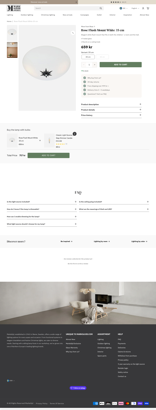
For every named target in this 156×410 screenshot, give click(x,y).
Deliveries (122, 348)
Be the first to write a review (78, 264)
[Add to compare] (73, 33)
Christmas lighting (104, 348)
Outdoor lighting (104, 343)
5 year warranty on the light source (131, 364)
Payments (122, 343)
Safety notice (123, 372)
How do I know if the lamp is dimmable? (23, 209)
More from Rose (87, 26)
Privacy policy (123, 360)
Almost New (70, 339)
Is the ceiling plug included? (90, 202)
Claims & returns (124, 352)
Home (9, 21)
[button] (148, 8)
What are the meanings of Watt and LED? (95, 209)
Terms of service (57, 403)
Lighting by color (138, 241)
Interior (100, 352)
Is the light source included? (18, 202)
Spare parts (102, 356)
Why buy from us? (94, 78)
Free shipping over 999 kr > (98, 86)
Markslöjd (29, 403)
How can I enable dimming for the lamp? (23, 216)
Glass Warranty (72, 348)
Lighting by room (100, 241)
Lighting (100, 339)
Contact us (122, 376)
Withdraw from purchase (127, 356)
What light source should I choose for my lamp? (26, 224)
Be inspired (65, 241)
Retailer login (123, 368)
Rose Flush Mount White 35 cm (26, 21)
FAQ (119, 339)
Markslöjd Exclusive (73, 343)
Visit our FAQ (101, 94)
